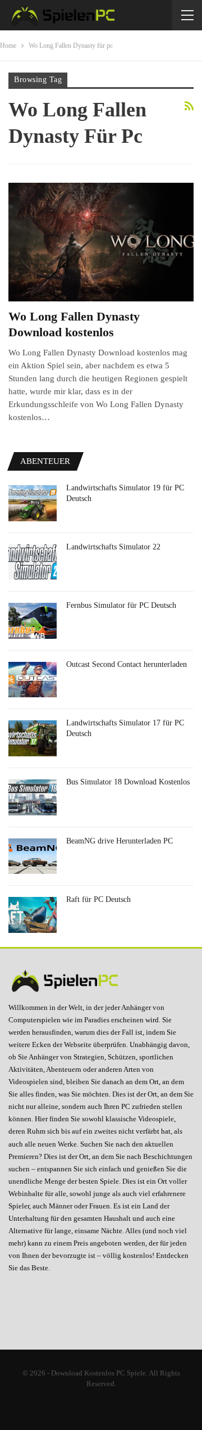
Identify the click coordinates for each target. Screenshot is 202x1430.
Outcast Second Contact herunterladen (126, 664)
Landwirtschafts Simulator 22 (113, 547)
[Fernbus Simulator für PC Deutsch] (32, 621)
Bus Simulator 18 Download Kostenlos (128, 782)
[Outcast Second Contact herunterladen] (32, 680)
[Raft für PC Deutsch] (32, 915)
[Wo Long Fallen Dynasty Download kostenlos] (101, 242)
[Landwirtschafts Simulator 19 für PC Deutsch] (32, 503)
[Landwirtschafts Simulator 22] (32, 562)
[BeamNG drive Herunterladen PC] (32, 856)
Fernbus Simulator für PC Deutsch (121, 605)
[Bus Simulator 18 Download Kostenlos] (32, 797)
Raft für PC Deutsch (98, 899)
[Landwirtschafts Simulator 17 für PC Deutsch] (32, 738)
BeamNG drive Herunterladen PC (119, 841)
